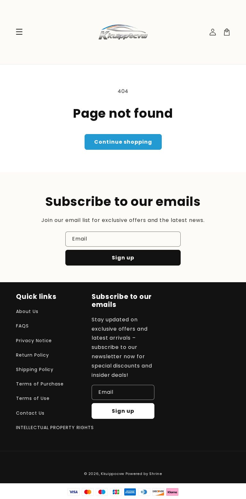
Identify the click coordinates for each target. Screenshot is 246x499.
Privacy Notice (34, 340)
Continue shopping (123, 142)
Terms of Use (33, 398)
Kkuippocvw (112, 473)
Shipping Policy (34, 369)
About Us (27, 311)
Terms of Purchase (40, 384)
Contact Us (30, 413)
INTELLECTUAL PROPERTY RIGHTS (55, 427)
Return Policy (32, 355)
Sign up (123, 257)
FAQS (22, 326)
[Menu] (19, 32)
